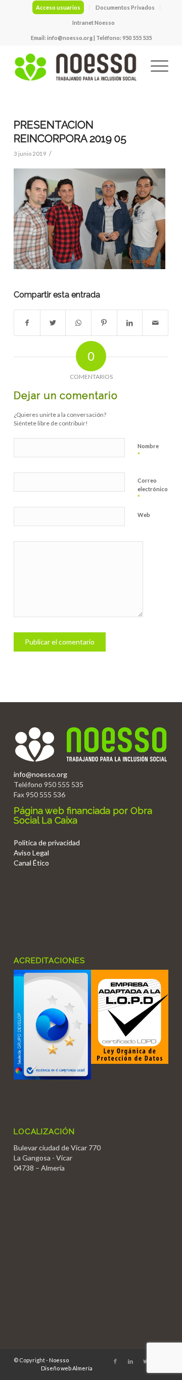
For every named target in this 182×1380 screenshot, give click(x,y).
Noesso (59, 1360)
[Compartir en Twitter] (53, 322)
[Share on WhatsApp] (78, 322)
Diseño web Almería (67, 1368)
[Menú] (154, 65)
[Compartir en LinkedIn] (130, 322)
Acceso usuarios (58, 7)
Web (144, 514)
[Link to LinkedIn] (130, 1361)
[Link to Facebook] (115, 1361)
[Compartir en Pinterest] (104, 322)
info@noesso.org (70, 37)
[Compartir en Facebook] (27, 322)
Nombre (148, 451)
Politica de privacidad (47, 842)
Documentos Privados (125, 7)
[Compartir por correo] (155, 322)
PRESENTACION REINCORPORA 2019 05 (70, 131)
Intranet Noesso (93, 22)
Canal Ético (31, 862)
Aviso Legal (31, 852)
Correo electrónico (153, 489)
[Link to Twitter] (145, 1361)
